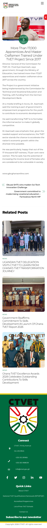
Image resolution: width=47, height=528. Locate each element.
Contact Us (23, 512)
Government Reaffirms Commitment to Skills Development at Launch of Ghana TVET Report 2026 (22, 322)
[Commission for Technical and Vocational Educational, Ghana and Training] (10, 8)
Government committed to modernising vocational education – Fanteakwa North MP (23, 194)
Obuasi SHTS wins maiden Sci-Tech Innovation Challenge (23, 186)
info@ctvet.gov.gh (23, 469)
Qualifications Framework (24, 496)
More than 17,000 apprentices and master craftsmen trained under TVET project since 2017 (23, 53)
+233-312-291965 (22, 457)
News (4, 258)
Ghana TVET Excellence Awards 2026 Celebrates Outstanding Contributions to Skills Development (20, 378)
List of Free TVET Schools (23, 506)
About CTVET (23, 491)
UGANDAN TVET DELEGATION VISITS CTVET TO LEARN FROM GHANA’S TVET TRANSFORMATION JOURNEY (23, 267)
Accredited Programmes (23, 501)
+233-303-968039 (22, 463)
